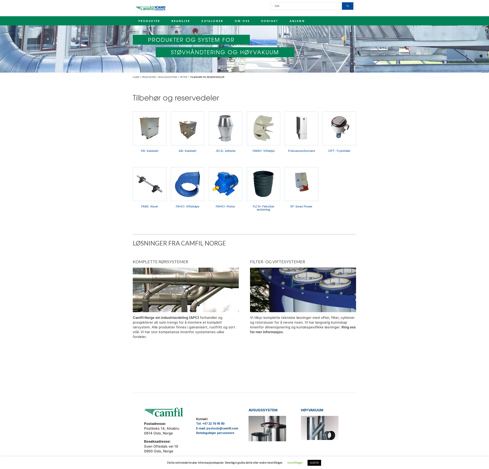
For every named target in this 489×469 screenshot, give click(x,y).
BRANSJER (181, 21)
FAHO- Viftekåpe (187, 206)
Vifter (183, 77)
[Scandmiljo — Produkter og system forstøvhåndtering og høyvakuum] (151, 8)
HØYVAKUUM (312, 410)
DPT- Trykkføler (339, 150)
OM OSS (242, 21)
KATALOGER (212, 21)
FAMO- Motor (225, 206)
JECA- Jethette (226, 150)
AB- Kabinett (187, 150)
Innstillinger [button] (295, 462)
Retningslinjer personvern (215, 433)
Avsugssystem (167, 77)
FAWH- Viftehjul (263, 150)
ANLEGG (297, 21)
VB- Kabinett (149, 150)
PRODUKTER (149, 21)
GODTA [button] (314, 462)
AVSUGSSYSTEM (263, 410)
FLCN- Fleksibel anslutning (263, 207)
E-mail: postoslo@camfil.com (217, 428)
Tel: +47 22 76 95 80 (210, 423)
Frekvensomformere (301, 150)
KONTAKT (269, 21)
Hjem (136, 77)
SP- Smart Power (301, 206)
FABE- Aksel (149, 206)
